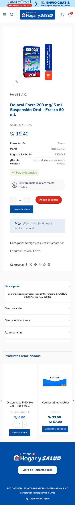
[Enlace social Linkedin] (40, 264)
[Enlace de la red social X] (30, 264)
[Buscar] (11, 14)
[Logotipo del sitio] (38, 14)
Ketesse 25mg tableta (55, 402)
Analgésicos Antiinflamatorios (44, 243)
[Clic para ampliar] (17, 82)
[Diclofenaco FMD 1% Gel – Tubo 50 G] (20, 381)
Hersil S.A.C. (18, 95)
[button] (19, 432)
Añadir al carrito (48, 199)
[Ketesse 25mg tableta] (55, 381)
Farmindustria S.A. (19, 412)
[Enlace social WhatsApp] (44, 264)
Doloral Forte (31, 251)
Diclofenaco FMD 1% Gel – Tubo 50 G (20, 404)
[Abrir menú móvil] (4, 14)
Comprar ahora (22, 209)
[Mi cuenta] (62, 14)
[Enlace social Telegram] (49, 264)
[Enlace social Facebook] (26, 264)
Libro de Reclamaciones (37, 470)
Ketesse (55, 412)
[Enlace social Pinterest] (35, 264)
